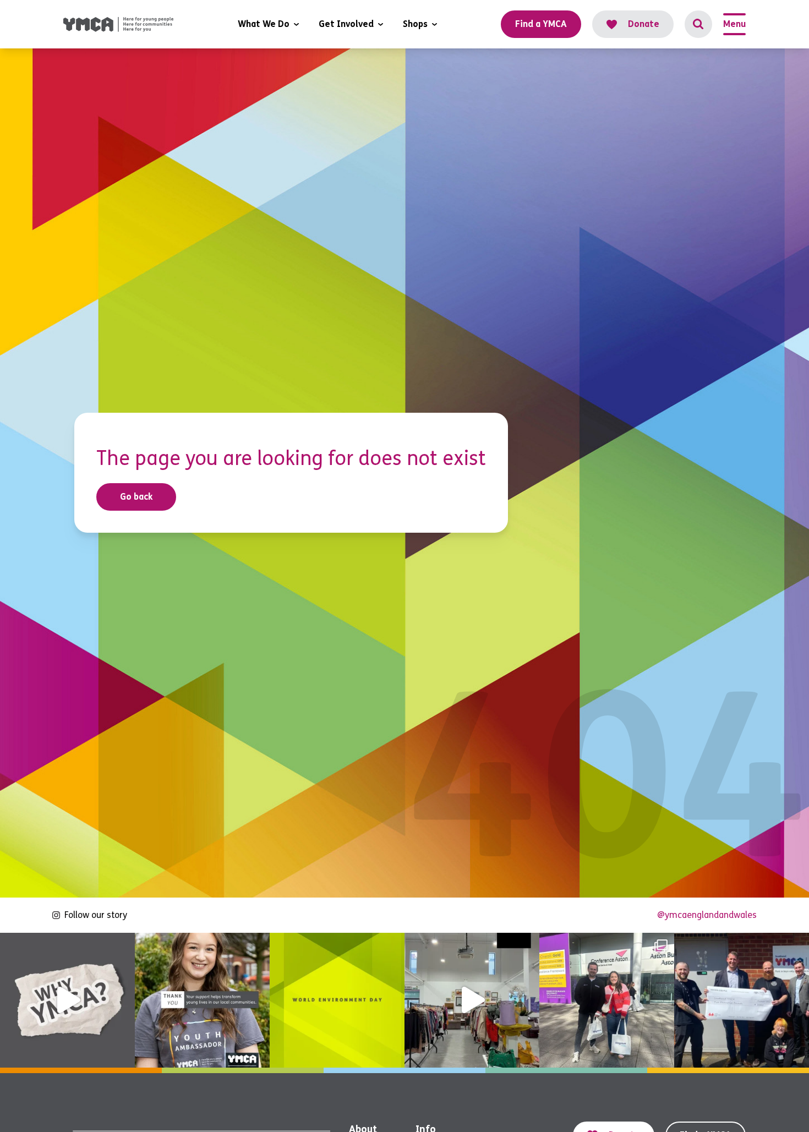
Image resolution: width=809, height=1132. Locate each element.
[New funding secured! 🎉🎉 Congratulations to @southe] (741, 1000)
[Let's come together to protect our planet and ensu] (337, 1000)
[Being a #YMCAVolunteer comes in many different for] (202, 1000)
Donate (643, 24)
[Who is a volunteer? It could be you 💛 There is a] (471, 1000)
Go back (136, 496)
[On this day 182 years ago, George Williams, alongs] (67, 1000)
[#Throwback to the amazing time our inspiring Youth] (606, 1000)
